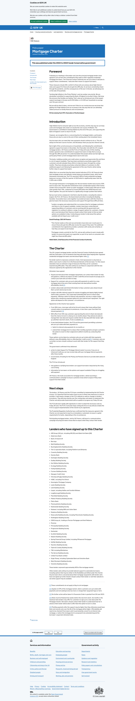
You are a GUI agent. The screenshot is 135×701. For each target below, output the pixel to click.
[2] (64, 285)
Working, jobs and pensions (64, 676)
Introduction (33, 75)
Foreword (32, 73)
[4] (82, 320)
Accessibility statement (54, 686)
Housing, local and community (43, 32)
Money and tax (60, 665)
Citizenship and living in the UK (40, 665)
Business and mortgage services (73, 32)
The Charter (33, 77)
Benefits (32, 651)
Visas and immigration (63, 672)
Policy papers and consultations (92, 665)
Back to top (34, 620)
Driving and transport (37, 676)
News (83, 655)
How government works (89, 672)
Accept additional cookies (39, 21)
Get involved (86, 676)
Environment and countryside (65, 658)
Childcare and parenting (37, 662)
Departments (86, 651)
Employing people (61, 655)
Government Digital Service (60, 689)
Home (31, 32)
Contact (66, 686)
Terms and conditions (77, 686)
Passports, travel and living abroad (67, 669)
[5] (91, 339)
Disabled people (35, 672)
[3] (63, 311)
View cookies (73, 21)
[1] (88, 256)
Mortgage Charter (89, 32)
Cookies (43, 686)
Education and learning (63, 651)
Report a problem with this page (93, 632)
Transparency (86, 669)
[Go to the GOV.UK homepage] (36, 27)
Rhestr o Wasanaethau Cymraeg (40, 689)
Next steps (33, 79)
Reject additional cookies (59, 21)
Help (31, 686)
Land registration (58, 32)
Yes (50, 632)
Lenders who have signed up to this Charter (38, 82)
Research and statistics (89, 662)
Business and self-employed (39, 658)
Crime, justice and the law (38, 669)
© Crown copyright (99, 696)
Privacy (37, 686)
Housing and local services (64, 662)
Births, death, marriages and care (40, 655)
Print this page (37, 87)
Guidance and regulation (89, 658)
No (59, 632)
